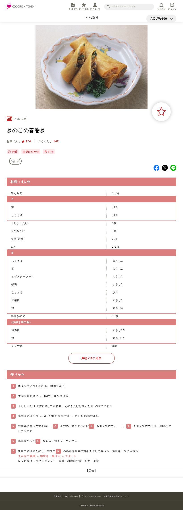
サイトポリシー (71, 496)
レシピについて (15, 161)
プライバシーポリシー (91, 496)
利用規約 (58, 496)
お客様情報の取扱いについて (116, 496)
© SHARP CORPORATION (91, 505)
